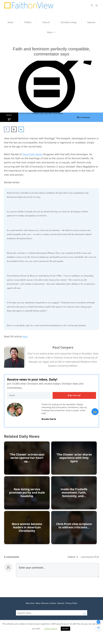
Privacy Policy (71, 603)
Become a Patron (49, 603)
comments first (90, 557)
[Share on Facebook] (6, 129)
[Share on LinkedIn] (21, 129)
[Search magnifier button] (84, 612)
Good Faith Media (32, 154)
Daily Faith (48, 113)
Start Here (30, 603)
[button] (92, 5)
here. (25, 336)
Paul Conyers (27, 113)
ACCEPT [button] (65, 628)
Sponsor (61, 603)
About (38, 603)
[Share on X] (14, 129)
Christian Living (37, 113)
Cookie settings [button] (50, 628)
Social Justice (58, 113)
